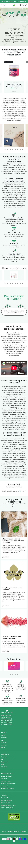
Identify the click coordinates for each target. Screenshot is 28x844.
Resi (2, 764)
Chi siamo (4, 778)
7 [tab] (20, 149)
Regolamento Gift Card (8, 805)
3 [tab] (10, 149)
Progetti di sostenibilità (8, 783)
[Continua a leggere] (14, 524)
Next (25, 76)
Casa (2, 740)
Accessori (4, 738)
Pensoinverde (18, 837)
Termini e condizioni (7, 808)
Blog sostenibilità (6, 776)
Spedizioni (4, 767)
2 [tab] (7, 149)
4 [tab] (12, 149)
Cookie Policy (5, 798)
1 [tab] (5, 149)
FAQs (2, 759)
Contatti (3, 757)
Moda (3, 747)
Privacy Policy (5, 803)
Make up (3, 745)
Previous (2, 76)
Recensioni (4, 786)
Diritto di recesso (6, 800)
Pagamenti (4, 762)
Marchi (3, 735)
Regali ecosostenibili (7, 788)
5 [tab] (15, 149)
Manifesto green (6, 781)
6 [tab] (17, 149)
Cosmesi (3, 742)
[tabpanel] (14, 135)
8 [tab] (22, 149)
